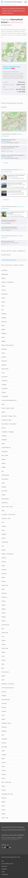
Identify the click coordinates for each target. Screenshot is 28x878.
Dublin (3, 412)
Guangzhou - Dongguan (8, 431)
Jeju (3, 471)
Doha (3, 404)
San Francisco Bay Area (8, 687)
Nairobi (3, 612)
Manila (3, 565)
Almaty (3, 286)
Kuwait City (5, 502)
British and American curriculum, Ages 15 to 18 (9, 228)
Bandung (4, 313)
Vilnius (3, 786)
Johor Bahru (5, 479)
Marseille (4, 569)
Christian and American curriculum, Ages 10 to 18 (9, 242)
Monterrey (4, 597)
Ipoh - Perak (5, 455)
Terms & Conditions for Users (7, 863)
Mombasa (4, 593)
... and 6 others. (5, 162)
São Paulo (4, 703)
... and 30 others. (5, 199)
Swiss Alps (4, 746)
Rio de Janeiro (5, 672)
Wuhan (3, 801)
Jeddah (3, 467)
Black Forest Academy (6, 241)
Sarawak (4, 711)
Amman (4, 290)
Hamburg (4, 435)
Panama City (5, 632)
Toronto (4, 770)
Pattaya (3, 640)
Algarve (4, 278)
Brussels (4, 357)
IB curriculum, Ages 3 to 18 (6, 141)
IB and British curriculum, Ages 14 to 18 (8, 221)
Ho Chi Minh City (6, 447)
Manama (4, 561)
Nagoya (4, 609)
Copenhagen (5, 396)
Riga (3, 668)
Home (2, 4)
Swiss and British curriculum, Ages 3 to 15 (14, 214)
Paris (3, 636)
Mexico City (5, 585)
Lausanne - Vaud (6, 518)
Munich (4, 601)
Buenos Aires (5, 368)
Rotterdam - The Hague (8, 683)
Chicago (4, 392)
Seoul (3, 715)
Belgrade (4, 333)
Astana (3, 298)
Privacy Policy (4, 866)
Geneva (4, 427)
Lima (3, 522)
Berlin (3, 337)
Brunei (3, 353)
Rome (3, 679)
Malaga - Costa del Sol (7, 553)
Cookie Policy (4, 869)
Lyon (3, 546)
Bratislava (4, 349)
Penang (3, 644)
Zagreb (3, 813)
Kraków (4, 494)
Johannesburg (5, 475)
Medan (3, 577)
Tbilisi (3, 758)
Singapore (4, 731)
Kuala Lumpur (5, 498)
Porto (3, 656)
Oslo (3, 628)
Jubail (3, 483)
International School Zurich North (14, 175)
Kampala (4, 487)
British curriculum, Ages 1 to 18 (12, 176)
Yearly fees (9, 142)
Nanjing (4, 616)
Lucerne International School (7, 227)
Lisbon (3, 530)
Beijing (3, 329)
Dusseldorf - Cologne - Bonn (9, 416)
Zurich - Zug (5, 817)
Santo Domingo (6, 699)
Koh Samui (4, 490)
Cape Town (4, 376)
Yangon (3, 809)
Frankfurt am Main (6, 420)
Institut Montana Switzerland (13, 183)
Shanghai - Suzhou (6, 723)
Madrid (3, 550)
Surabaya (4, 742)
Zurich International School (12, 191)
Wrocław (4, 798)
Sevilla (3, 719)
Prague (3, 660)
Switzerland (7, 4)
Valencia (4, 774)
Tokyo (3, 766)
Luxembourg (5, 542)
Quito (3, 664)
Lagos (3, 510)
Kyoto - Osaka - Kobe (7, 506)
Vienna (3, 778)
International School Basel (7, 139)
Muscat (3, 605)
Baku (3, 305)
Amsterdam (5, 294)
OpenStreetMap (19, 61)
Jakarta (3, 463)
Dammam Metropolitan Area (9, 400)
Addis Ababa (5, 274)
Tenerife (4, 762)
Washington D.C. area (7, 794)
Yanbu (3, 805)
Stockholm (4, 738)
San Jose (4, 691)
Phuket (3, 652)
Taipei (3, 750)
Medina (4, 581)
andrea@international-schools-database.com (10, 839)
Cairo (3, 372)
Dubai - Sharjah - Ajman (8, 408)
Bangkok (4, 317)
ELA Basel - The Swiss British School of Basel (11, 155)
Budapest (4, 364)
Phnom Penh (5, 648)
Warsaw (4, 790)
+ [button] (3, 44)
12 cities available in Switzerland (9, 260)
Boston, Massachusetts (8, 345)
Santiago (4, 695)
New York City (5, 624)
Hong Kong (4, 451)
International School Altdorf (7, 220)
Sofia (3, 735)
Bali (3, 309)
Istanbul (4, 459)
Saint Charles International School (8, 146)
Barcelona (4, 321)
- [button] (3, 46)
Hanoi (3, 443)
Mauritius (4, 573)
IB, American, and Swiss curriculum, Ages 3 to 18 (15, 192)
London (3, 538)
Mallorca (4, 557)
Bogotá (3, 341)
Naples (3, 620)
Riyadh (3, 675)
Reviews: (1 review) (7, 151)
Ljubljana (4, 534)
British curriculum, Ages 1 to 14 (6, 156)
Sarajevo (4, 707)
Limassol (4, 526)
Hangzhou (4, 439)
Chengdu (4, 384)
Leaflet (15, 61)
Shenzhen (4, 727)
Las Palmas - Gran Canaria (8, 514)
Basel (3, 325)
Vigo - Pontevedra (6, 782)
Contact (3, 871)
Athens (3, 301)
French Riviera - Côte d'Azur (9, 424)
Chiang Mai (4, 388)
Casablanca (4, 380)
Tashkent (4, 754)
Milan (3, 589)
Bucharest (4, 361)
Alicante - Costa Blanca (8, 282)
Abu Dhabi (4, 270)
